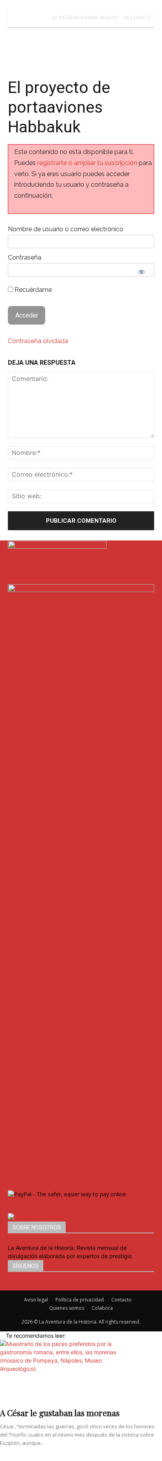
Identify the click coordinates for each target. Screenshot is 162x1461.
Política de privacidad (79, 1299)
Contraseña (24, 257)
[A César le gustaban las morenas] (81, 1371)
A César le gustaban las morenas (60, 1412)
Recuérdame (32, 289)
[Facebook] (11, 1286)
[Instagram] (17, 1286)
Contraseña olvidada (38, 341)
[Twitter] (22, 1286)
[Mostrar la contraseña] (141, 271)
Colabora (102, 1308)
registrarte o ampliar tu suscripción (87, 163)
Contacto (121, 1299)
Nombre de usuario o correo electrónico (65, 229)
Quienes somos (66, 1308)
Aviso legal (36, 1299)
